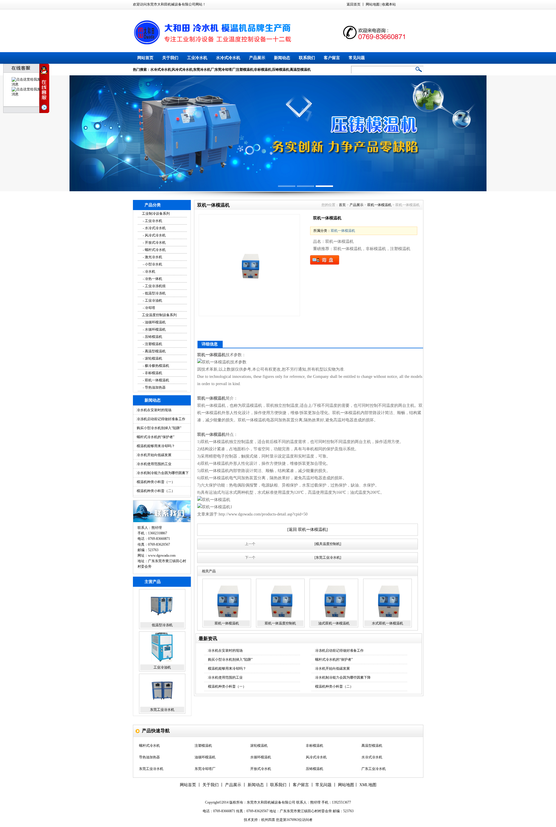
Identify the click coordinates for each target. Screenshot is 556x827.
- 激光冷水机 (152, 257)
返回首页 (354, 4)
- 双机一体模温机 (155, 380)
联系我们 (307, 58)
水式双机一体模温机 (387, 623)
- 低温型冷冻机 (154, 293)
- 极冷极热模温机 (155, 366)
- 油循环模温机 (154, 322)
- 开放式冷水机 (154, 243)
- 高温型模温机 (154, 351)
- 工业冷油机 (152, 300)
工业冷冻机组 (205, 769)
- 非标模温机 (152, 373)
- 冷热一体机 (152, 279)
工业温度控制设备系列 (159, 315)
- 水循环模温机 (154, 329)
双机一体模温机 (379, 205)
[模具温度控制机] (327, 544)
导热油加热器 (149, 746)
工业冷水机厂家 (318, 769)
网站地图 (373, 4)
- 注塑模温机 (152, 344)
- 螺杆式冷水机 (154, 250)
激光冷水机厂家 (373, 769)
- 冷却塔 (148, 308)
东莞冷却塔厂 (162, 715)
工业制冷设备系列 (156, 214)
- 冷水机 (148, 271)
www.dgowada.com (161, 555)
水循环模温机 (260, 746)
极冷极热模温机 (151, 769)
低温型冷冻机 (162, 588)
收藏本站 (389, 4)
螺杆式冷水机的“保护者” (155, 437)
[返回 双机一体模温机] (307, 529)
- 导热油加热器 (154, 387)
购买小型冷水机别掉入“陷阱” (159, 428)
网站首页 (145, 58)
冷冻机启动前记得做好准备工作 (161, 419)
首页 (342, 205)
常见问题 (357, 58)
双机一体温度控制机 (280, 623)
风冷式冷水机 (316, 746)
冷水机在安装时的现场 (154, 410)
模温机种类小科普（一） (156, 482)
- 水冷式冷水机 (154, 228)
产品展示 (257, 58)
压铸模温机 (314, 757)
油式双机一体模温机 (334, 623)
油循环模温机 (205, 746)
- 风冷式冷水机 (154, 235)
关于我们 (170, 58)
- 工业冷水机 (152, 221)
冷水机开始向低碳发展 (154, 455)
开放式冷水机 (260, 757)
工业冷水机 (197, 58)
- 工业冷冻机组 (154, 286)
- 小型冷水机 (152, 264)
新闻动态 (282, 58)
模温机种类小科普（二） (156, 491)
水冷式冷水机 (228, 58)
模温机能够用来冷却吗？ (156, 446)
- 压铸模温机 (152, 337)
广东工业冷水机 (373, 757)
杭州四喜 (268, 820)
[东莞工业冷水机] (327, 557)
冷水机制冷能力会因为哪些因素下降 (343, 677)
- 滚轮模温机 (152, 358)
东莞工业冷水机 (162, 673)
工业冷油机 (162, 631)
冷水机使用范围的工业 (154, 464)
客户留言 (332, 58)
